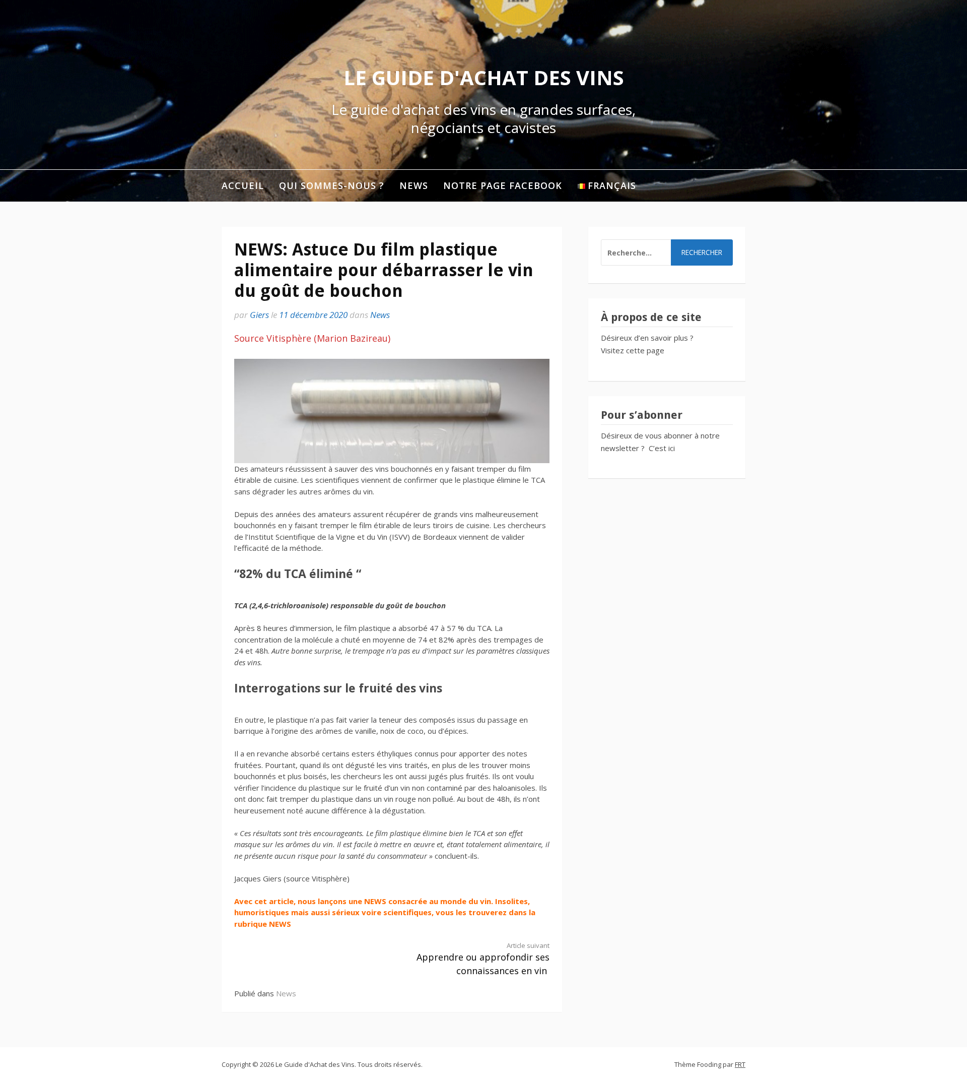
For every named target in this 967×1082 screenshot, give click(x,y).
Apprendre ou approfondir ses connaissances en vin (483, 959)
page (655, 350)
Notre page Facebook (502, 185)
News (413, 185)
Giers (259, 315)
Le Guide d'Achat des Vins (483, 77)
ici (671, 448)
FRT (740, 1064)
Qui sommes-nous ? (331, 185)
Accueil (243, 185)
